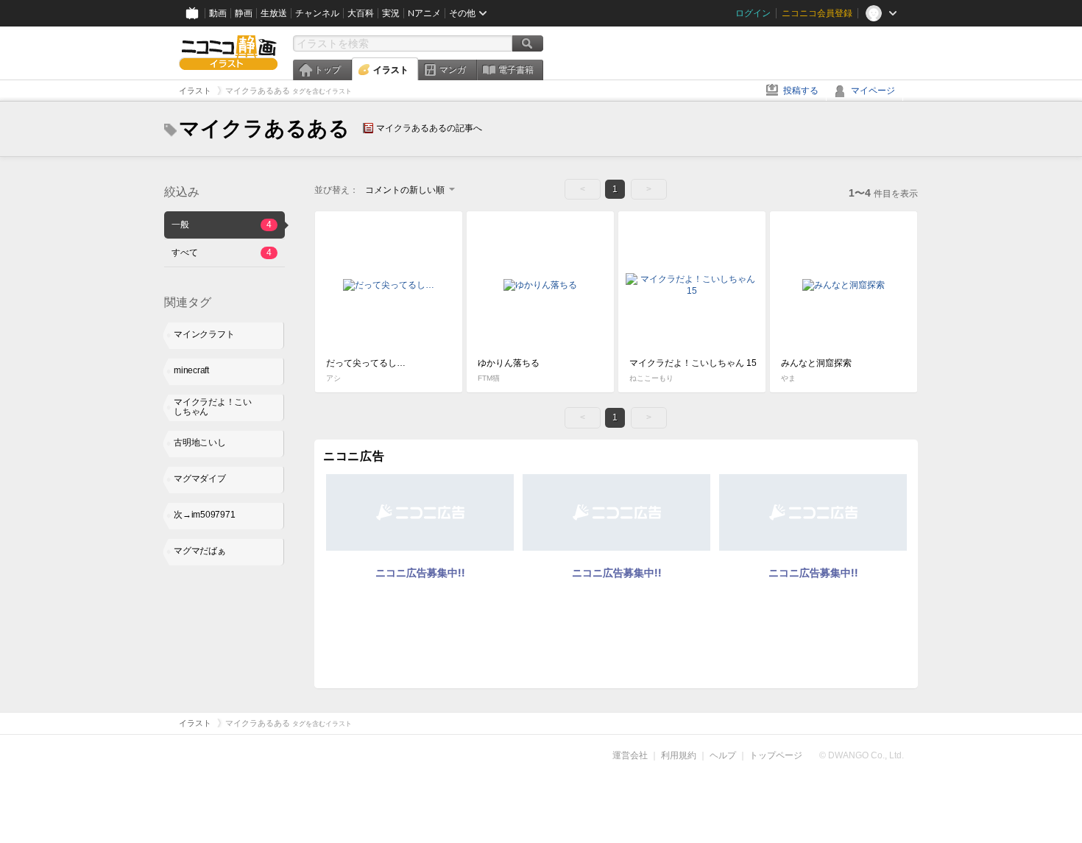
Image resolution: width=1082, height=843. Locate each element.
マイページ (873, 90)
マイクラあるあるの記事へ (429, 128)
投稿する (800, 90)
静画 (243, 13)
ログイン (753, 13)
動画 (218, 13)
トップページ (775, 755)
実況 (391, 13)
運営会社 (630, 755)
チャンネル (317, 13)
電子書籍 (516, 70)
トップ (327, 70)
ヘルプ (723, 755)
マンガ (452, 70)
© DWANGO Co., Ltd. (861, 755)
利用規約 (678, 755)
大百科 (360, 13)
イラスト (391, 70)
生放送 (274, 13)
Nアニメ (424, 13)
